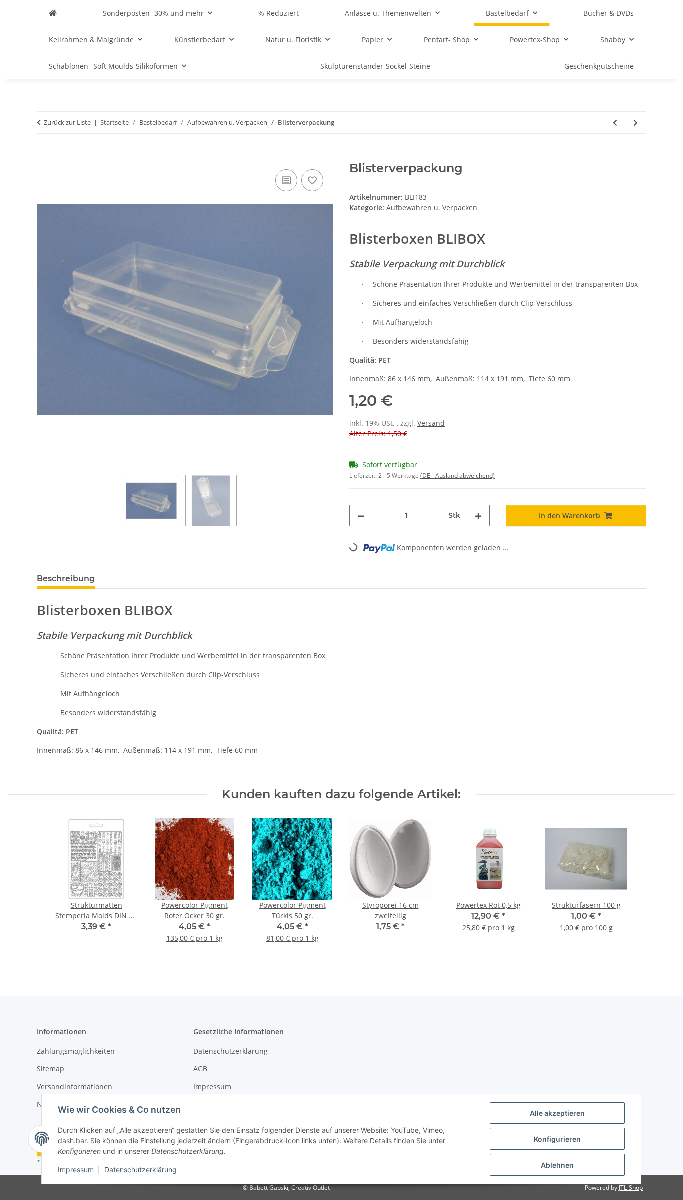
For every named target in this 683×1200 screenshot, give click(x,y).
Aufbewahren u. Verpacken (432, 207)
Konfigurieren (557, 1139)
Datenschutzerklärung (140, 1169)
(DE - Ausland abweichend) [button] (457, 475)
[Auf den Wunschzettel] (313, 180)
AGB (201, 1068)
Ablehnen (557, 1165)
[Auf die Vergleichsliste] (287, 180)
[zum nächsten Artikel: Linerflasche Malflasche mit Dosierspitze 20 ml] (636, 122)
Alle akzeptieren (557, 1113)
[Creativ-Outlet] (53, 13)
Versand (431, 423)
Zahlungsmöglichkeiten (76, 1051)
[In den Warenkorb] (45, 155)
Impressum (76, 1169)
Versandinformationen (74, 1086)
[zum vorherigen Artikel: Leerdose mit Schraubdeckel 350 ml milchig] (615, 122)
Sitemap (50, 1068)
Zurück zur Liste (67, 122)
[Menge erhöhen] (479, 515)
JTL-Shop (631, 1187)
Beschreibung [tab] (66, 578)
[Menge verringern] (361, 515)
